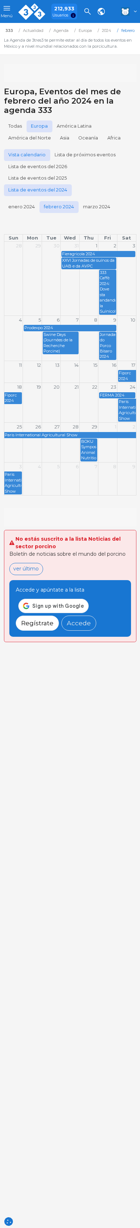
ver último (26, 568)
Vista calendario (27, 154)
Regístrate (37, 623)
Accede (79, 623)
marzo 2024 (96, 206)
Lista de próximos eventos (85, 154)
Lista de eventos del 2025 (37, 178)
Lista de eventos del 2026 (37, 166)
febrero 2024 (59, 206)
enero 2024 (21, 206)
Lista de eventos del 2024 (37, 190)
